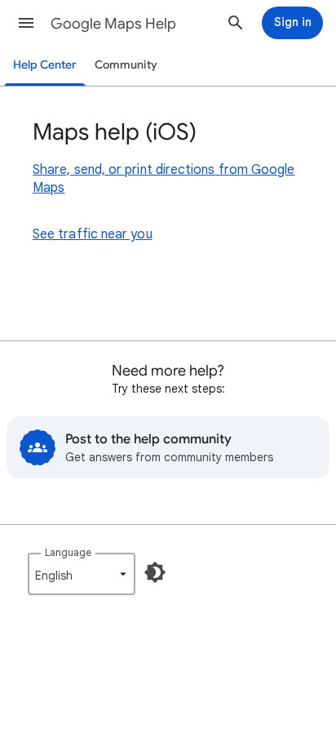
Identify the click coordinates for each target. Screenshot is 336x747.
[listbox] (81, 574)
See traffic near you (93, 234)
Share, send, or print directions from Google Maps (164, 179)
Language (68, 552)
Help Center (45, 65)
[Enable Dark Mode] (155, 572)
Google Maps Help (113, 24)
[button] (26, 22)
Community (126, 65)
